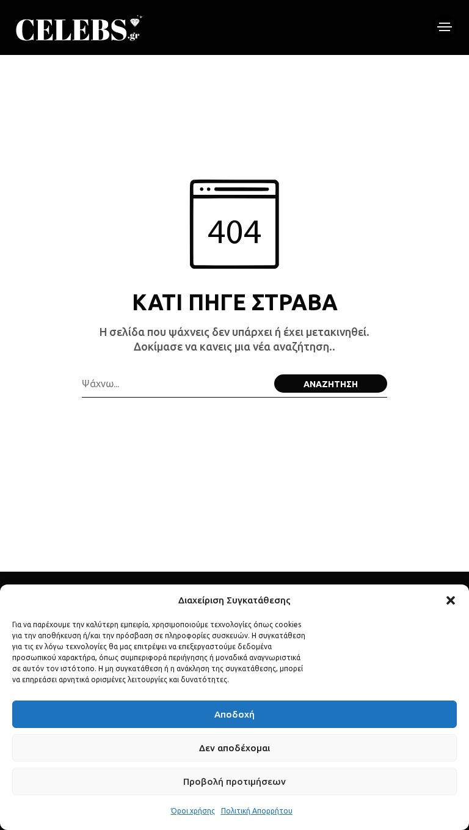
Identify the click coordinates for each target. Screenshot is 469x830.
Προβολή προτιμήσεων (234, 781)
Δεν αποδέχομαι (234, 748)
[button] (451, 600)
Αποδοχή (234, 714)
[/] (444, 27)
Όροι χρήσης (193, 811)
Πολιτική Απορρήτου (257, 811)
